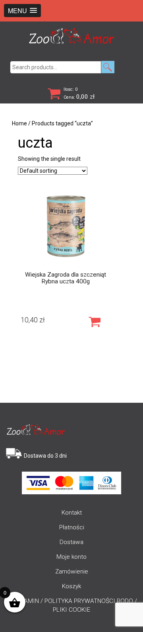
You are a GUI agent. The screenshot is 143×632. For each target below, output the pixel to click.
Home (19, 123)
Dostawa (71, 542)
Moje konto (71, 556)
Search (107, 67)
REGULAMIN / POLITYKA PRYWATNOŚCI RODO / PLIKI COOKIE (71, 605)
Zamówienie (71, 571)
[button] (22, 10)
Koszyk (71, 586)
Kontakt (72, 512)
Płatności (71, 527)
